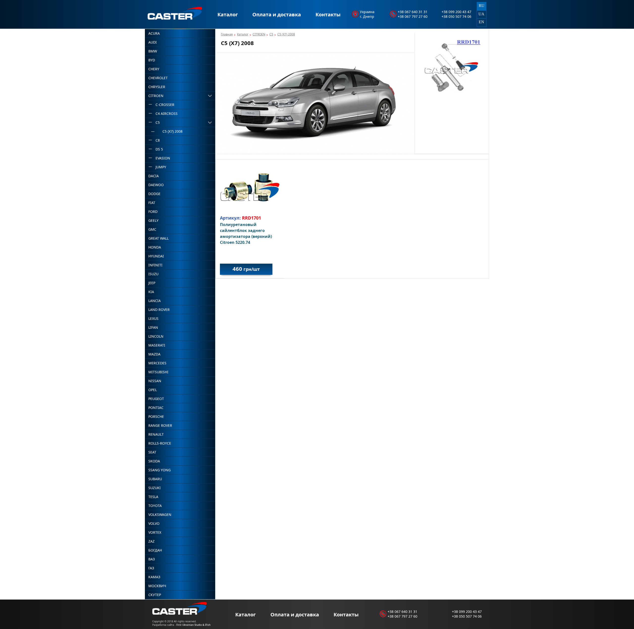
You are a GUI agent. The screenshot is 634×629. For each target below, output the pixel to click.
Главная (227, 34)
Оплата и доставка (276, 14)
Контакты (328, 14)
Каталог (227, 14)
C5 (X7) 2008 (286, 34)
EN (481, 22)
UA (481, 14)
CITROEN (259, 34)
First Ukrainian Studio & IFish (193, 625)
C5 (271, 34)
